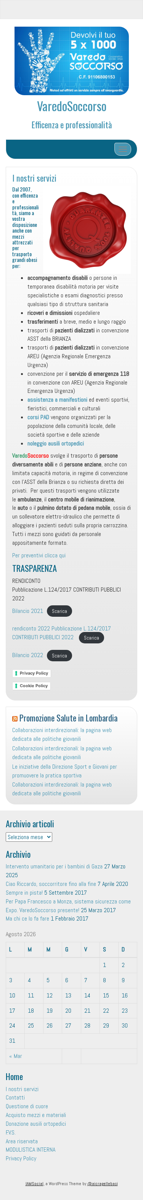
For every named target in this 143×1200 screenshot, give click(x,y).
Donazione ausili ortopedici (36, 1124)
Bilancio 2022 (27, 655)
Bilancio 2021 (27, 611)
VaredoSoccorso (71, 106)
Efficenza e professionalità (72, 124)
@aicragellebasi (102, 1183)
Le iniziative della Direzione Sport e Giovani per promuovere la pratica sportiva (64, 771)
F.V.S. (11, 1132)
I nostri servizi (34, 177)
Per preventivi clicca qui (39, 555)
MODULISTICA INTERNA (30, 1150)
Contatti (15, 1097)
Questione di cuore (27, 1106)
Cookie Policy (34, 685)
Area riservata (22, 1141)
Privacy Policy (34, 673)
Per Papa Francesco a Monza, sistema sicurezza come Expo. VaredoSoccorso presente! (68, 905)
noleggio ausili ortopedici (55, 443)
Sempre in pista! (24, 893)
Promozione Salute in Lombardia (68, 717)
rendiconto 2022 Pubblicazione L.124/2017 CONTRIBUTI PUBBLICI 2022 (61, 632)
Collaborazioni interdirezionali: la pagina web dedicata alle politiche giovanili (62, 734)
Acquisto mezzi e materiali (36, 1115)
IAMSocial (34, 1183)
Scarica (59, 611)
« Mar (15, 1056)
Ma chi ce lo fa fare (27, 918)
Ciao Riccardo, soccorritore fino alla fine (51, 884)
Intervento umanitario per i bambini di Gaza (54, 866)
